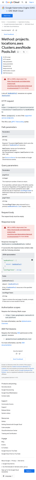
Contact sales (6, 396)
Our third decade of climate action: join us (15, 467)
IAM (18, 333)
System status (6, 413)
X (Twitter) (5, 448)
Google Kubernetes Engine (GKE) (20, 8)
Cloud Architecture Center (9, 430)
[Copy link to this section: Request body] (16, 213)
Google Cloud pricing (8, 390)
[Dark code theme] (32, 259)
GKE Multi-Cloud (15, 11)
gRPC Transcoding (17, 122)
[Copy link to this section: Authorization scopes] (22, 307)
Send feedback (9, 34)
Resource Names (10, 157)
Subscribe (29, 471)
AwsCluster (6, 96)
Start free (7, 16)
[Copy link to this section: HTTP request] (16, 101)
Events (4, 445)
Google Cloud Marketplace (9, 393)
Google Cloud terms (8, 464)
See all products (6, 387)
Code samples (6, 427)
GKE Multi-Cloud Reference (11, 26)
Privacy (14, 460)
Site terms (21, 460)
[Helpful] (13, 30)
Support (4, 407)
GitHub (4, 421)
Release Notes (6, 410)
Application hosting (23, 22)
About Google (6, 460)
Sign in (31, 2)
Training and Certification (9, 433)
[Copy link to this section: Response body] (17, 222)
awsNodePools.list (14, 206)
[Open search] (22, 2)
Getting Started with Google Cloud (12, 424)
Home (3, 22)
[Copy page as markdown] (24, 52)
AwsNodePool (12, 93)
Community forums (7, 404)
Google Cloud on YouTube (9, 451)
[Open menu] (3, 2)
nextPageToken (26, 190)
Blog (3, 441)
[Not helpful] (16, 30)
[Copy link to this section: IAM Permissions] (18, 329)
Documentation (11, 22)
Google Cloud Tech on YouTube (11, 454)
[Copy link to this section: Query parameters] (20, 166)
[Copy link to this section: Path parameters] (18, 127)
